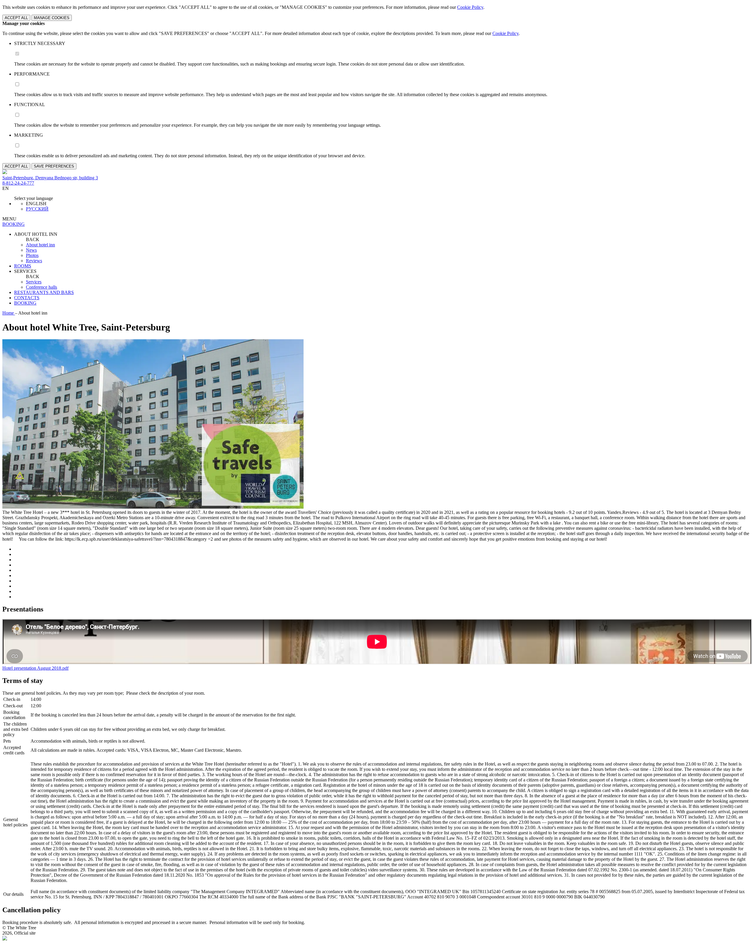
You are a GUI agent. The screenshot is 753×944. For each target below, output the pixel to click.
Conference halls (41, 287)
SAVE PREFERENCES (54, 166)
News (31, 250)
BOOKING (25, 302)
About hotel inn (40, 244)
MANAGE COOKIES (51, 18)
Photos (32, 255)
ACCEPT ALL (16, 18)
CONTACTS (26, 297)
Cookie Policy (470, 7)
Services (33, 281)
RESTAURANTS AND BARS (44, 292)
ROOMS (22, 265)
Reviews (34, 260)
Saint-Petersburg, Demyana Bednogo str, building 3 (50, 177)
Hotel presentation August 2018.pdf (35, 668)
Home (8, 312)
